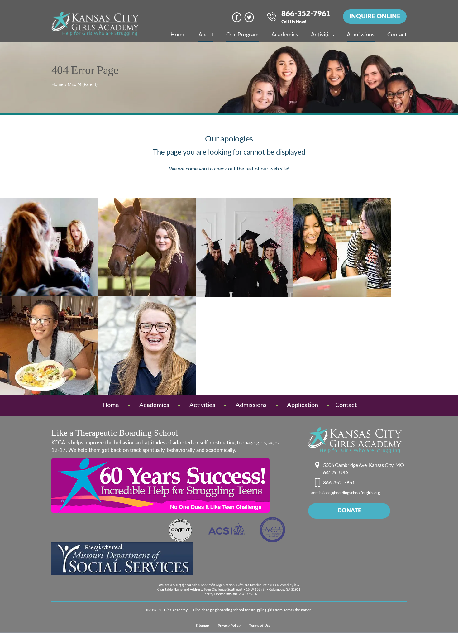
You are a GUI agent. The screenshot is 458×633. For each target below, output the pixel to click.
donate (349, 511)
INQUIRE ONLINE (374, 16)
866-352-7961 (306, 17)
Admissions (361, 35)
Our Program (242, 35)
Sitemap (202, 625)
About (205, 35)
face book (237, 17)
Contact (397, 35)
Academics (284, 35)
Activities (322, 35)
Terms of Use (259, 625)
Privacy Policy (229, 625)
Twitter (249, 17)
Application (302, 405)
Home (178, 35)
